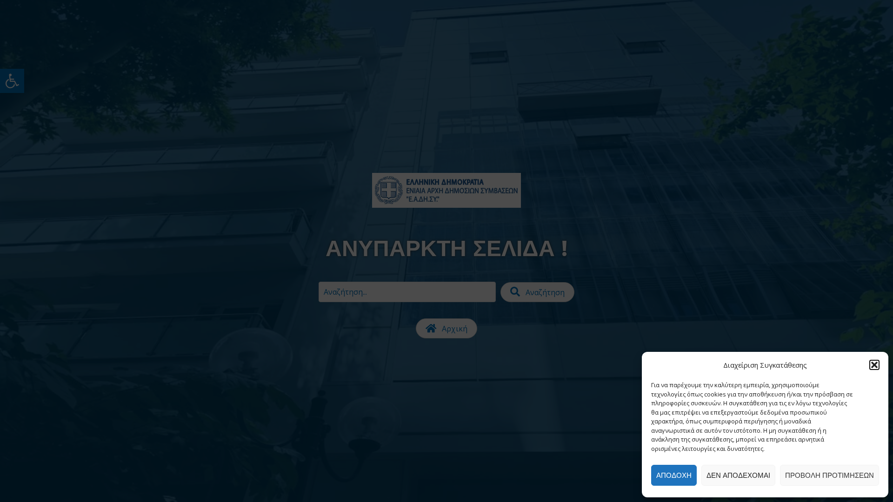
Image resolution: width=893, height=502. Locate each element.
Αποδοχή (674, 475)
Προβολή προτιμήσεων (829, 475)
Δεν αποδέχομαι (738, 475)
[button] (874, 365)
